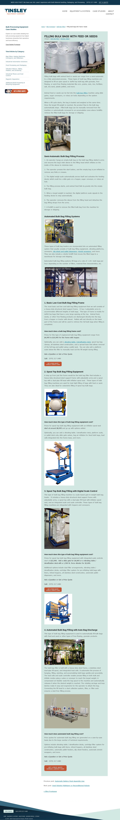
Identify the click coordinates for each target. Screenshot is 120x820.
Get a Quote (8, 811)
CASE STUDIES (99, 11)
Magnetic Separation (12, 79)
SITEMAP (37, 816)
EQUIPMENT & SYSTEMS (80, 11)
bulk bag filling (82, 93)
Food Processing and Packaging (16, 65)
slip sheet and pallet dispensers (65, 251)
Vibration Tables (64, 38)
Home (43, 26)
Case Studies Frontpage (13, 44)
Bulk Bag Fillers (61, 26)
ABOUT (111, 11)
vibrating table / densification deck (77, 342)
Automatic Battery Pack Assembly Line (69, 781)
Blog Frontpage (50, 26)
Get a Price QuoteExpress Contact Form (55, 768)
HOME (64, 11)
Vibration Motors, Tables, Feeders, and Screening (14, 69)
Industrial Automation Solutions (16, 61)
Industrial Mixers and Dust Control (14, 74)
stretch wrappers (84, 251)
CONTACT (110, 14)
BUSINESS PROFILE (30, 816)
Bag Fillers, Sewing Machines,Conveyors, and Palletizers (15, 57)
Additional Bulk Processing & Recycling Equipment (15, 83)
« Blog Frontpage (50, 791)
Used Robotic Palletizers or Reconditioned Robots (71, 785)
